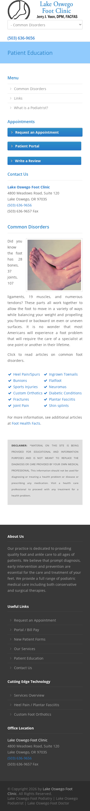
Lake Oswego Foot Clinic (29, 187)
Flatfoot (55, 380)
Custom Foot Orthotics (32, 714)
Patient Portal (27, 146)
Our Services (24, 648)
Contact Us (23, 667)
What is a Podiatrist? (31, 107)
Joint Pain (21, 405)
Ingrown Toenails (63, 374)
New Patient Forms (30, 639)
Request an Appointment (37, 132)
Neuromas (57, 386)
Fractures (21, 399)
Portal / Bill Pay (26, 629)
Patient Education (29, 658)
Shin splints (59, 405)
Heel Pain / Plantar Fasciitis (36, 704)
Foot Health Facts (26, 423)
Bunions (20, 380)
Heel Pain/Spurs (26, 374)
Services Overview (29, 695)
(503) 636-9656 (21, 38)
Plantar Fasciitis (62, 399)
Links (18, 98)
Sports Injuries (25, 386)
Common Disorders (30, 88)
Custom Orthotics (27, 393)
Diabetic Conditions (65, 393)
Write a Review (28, 160)
